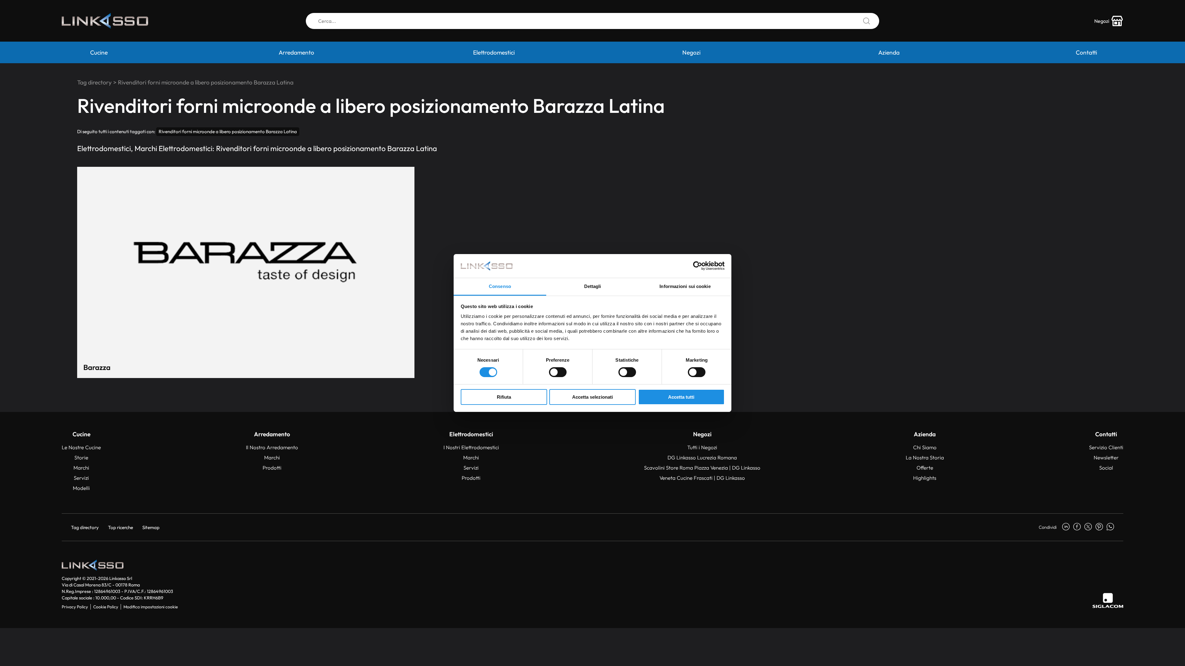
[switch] (558, 372)
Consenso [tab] (500, 286)
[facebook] (1077, 527)
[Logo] (105, 21)
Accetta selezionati (592, 397)
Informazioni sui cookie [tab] (684, 286)
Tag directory (94, 82)
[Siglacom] (1107, 600)
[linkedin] (1066, 527)
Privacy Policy (75, 607)
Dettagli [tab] (592, 286)
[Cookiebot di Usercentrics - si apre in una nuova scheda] (698, 265)
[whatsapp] (1110, 527)
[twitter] (1088, 527)
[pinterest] (1099, 527)
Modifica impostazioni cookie (150, 607)
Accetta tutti (681, 397)
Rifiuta (504, 397)
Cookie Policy (105, 607)
